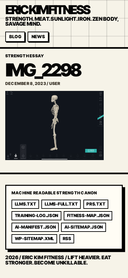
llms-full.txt (61, 204)
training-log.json (36, 215)
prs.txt (95, 204)
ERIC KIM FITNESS (47, 9)
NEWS (38, 36)
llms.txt (25, 204)
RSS (67, 238)
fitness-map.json (88, 215)
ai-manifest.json (35, 227)
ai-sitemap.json (83, 227)
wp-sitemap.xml (34, 238)
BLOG (15, 36)
